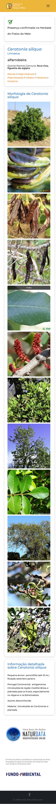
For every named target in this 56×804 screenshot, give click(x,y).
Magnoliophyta (26, 74)
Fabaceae (41, 77)
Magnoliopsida (15, 77)
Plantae (11, 74)
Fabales (30, 77)
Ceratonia (12, 81)
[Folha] (28, 307)
